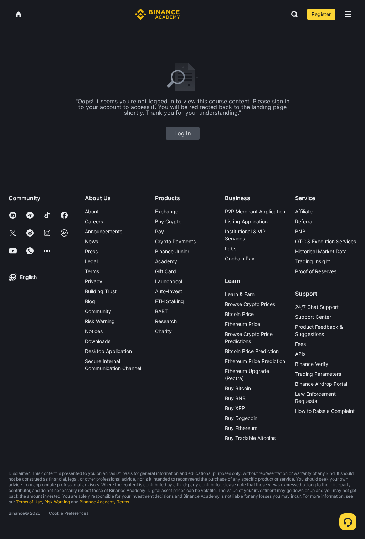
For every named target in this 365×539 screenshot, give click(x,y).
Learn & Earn (240, 294)
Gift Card (165, 271)
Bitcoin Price (239, 314)
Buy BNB (235, 398)
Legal (91, 261)
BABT (161, 311)
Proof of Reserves (315, 271)
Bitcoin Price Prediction (252, 351)
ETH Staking (169, 301)
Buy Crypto (168, 221)
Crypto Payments (175, 241)
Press (91, 251)
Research (166, 321)
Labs (230, 248)
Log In (182, 133)
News (91, 241)
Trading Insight (312, 261)
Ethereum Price (242, 324)
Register (321, 14)
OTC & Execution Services (325, 241)
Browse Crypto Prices (250, 304)
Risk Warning (100, 321)
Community (98, 311)
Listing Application (246, 221)
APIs (300, 354)
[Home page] (157, 14)
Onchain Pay (240, 258)
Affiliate (304, 211)
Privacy (93, 281)
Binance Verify (311, 364)
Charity (163, 331)
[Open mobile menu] (347, 14)
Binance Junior (172, 251)
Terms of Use (29, 501)
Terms (92, 271)
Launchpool (168, 281)
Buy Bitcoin (238, 388)
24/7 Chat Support (317, 307)
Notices (94, 331)
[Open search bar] (292, 14)
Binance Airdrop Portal (321, 384)
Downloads (97, 341)
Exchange (166, 211)
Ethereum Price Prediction (255, 361)
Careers (94, 221)
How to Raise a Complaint (325, 411)
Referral (304, 221)
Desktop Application (108, 351)
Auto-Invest (168, 291)
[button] (348, 14)
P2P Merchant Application (255, 211)
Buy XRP (235, 408)
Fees (300, 344)
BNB (300, 231)
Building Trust (101, 291)
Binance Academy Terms (104, 501)
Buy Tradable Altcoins (250, 438)
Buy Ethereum (241, 428)
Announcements (103, 231)
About (92, 211)
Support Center (313, 317)
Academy (166, 261)
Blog (90, 301)
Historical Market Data (321, 251)
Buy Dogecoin (241, 418)
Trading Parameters (318, 374)
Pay (159, 231)
